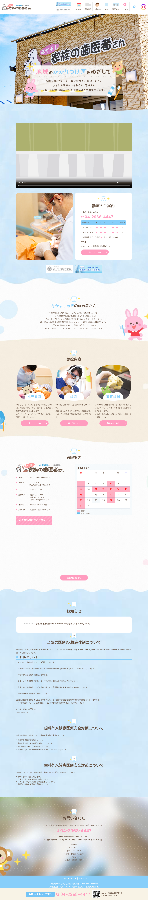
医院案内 (88, 9)
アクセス (124, 9)
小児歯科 (97, 9)
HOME (78, 9)
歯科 (106, 9)
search (134, 7)
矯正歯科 (115, 9)
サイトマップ (84, 878)
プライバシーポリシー (67, 878)
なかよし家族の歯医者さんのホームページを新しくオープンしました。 (63, 624)
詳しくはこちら (95, 252)
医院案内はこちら (74, 578)
